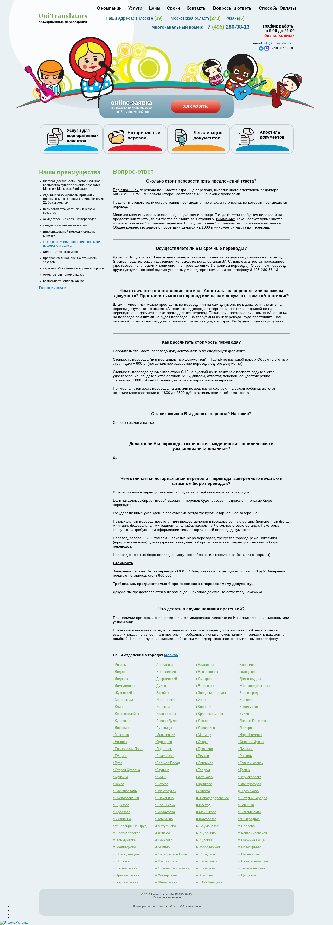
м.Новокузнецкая (126, 854)
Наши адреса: (120, 18)
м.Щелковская (166, 882)
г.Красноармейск (126, 714)
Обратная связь (190, 906)
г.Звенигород (248, 693)
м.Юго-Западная (209, 882)
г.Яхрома (203, 791)
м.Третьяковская (126, 875)
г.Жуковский (122, 693)
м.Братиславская (126, 833)
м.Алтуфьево (165, 826)
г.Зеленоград (123, 700)
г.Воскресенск (207, 672)
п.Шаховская (206, 819)
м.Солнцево (205, 868)
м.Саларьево (206, 861)
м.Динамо (162, 833)
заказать (195, 106)
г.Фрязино (120, 777)
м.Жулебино (206, 833)
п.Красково (121, 812)
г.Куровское (122, 721)
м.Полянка (121, 861)
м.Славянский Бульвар (173, 868)
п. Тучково (121, 805)
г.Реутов (202, 756)
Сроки (173, 8)
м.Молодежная (208, 847)
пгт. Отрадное (249, 819)
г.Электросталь (125, 791)
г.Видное (119, 672)
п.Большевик (165, 805)
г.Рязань (119, 665)
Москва (171, 655)
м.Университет (166, 875)
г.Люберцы (246, 728)
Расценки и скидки (52, 288)
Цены (155, 8)
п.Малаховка (165, 812)
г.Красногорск (165, 714)
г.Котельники (248, 707)
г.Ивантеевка (165, 700)
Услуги (135, 8)
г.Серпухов (204, 763)
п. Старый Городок (252, 798)
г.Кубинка (245, 714)
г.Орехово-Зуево (251, 742)
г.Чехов (118, 784)
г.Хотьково (204, 777)
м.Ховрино (204, 875)
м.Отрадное (205, 854)
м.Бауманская (207, 826)
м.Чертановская (125, 882)
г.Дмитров (204, 679)
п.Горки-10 (246, 805)
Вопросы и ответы (233, 8)
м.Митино (162, 847)
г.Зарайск (162, 693)
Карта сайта (167, 906)
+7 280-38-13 (200, 27)
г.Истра (201, 700)
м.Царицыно (247, 875)
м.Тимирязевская (251, 868)
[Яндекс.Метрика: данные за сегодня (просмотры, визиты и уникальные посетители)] (14, 923)
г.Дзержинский (166, 679)
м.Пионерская (249, 854)
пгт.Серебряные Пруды (131, 826)
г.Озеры (202, 742)
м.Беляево (246, 826)
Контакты (197, 8)
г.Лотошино (121, 728)
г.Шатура (161, 784)
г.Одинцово (163, 742)
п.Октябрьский (249, 812)
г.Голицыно (246, 672)
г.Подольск (163, 749)
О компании (109, 8)
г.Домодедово (124, 686)
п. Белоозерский (126, 798)
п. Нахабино (164, 798)
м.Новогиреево (249, 847)
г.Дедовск (120, 679)
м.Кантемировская (252, 833)
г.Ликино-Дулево (167, 721)
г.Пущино (120, 756)
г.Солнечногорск (250, 763)
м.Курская (204, 840)
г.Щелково (204, 784)
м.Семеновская (125, 868)
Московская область (196, 18)
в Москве (149, 18)
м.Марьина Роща (251, 840)
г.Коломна (162, 707)
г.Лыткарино (205, 728)
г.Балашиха (205, 665)
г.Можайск (121, 735)
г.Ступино (162, 770)
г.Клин (118, 707)
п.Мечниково (206, 812)
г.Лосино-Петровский (254, 721)
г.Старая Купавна (126, 770)
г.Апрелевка (164, 665)
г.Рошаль (245, 756)
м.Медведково (124, 847)
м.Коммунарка (124, 840)
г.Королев (203, 707)
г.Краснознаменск (210, 714)
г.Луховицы (163, 728)
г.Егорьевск (205, 686)
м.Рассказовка (166, 861)
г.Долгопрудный (250, 679)
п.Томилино (164, 819)
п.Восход (203, 805)
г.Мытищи (203, 735)
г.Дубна (160, 686)
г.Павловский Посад (128, 749)
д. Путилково (248, 791)
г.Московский (165, 735)
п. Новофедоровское (212, 798)
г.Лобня (202, 721)
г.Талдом (203, 770)
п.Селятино (122, 819)
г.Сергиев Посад (167, 763)
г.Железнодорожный (254, 686)
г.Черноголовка (249, 777)
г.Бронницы (246, 665)
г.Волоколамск (166, 672)
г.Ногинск (120, 742)
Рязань (235, 18)
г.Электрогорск (249, 784)
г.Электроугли (165, 791)
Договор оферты (144, 906)
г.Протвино (204, 749)
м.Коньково (163, 840)
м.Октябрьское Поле (171, 854)
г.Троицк (244, 770)
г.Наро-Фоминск (250, 735)
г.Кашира (245, 700)
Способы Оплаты (277, 8)
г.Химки (160, 777)
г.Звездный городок (211, 693)
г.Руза (117, 763)
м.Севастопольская (253, 861)
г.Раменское (164, 756)
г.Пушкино (245, 749)
